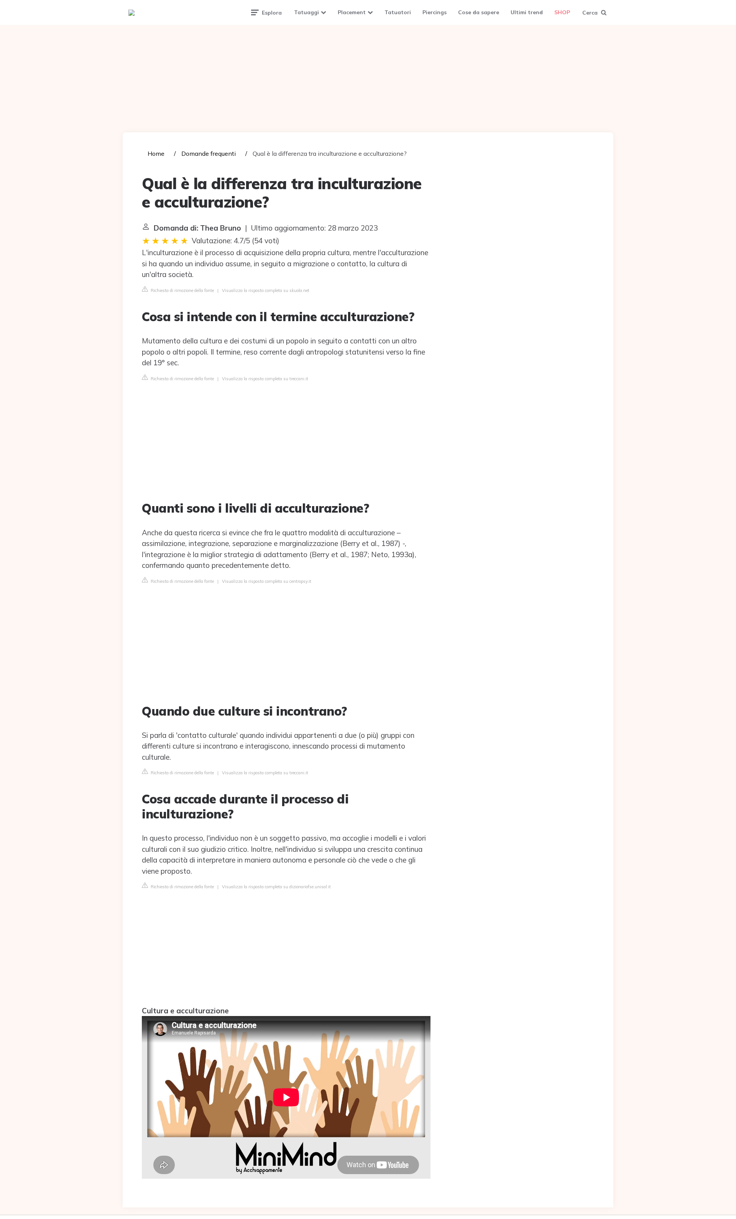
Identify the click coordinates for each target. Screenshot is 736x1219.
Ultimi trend (527, 12)
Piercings (434, 12)
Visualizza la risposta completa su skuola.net (265, 290)
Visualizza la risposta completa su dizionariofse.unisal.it (276, 886)
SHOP (562, 12)
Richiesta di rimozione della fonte (182, 290)
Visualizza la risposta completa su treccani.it (265, 378)
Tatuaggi (306, 12)
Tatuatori (397, 12)
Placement (352, 12)
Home (156, 153)
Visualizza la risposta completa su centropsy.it (266, 581)
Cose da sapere (478, 12)
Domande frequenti (208, 153)
